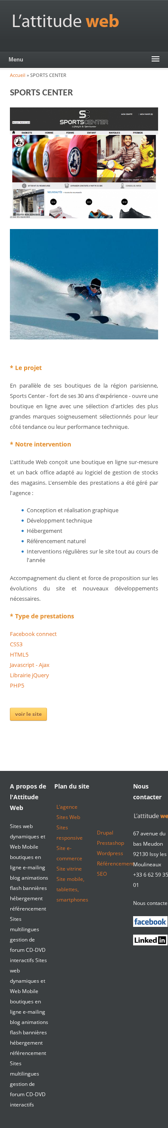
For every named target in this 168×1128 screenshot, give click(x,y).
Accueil (17, 75)
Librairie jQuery (29, 675)
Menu (16, 59)
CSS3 (16, 644)
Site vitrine (69, 868)
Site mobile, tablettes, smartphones (72, 889)
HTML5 (19, 654)
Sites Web (68, 817)
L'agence (67, 806)
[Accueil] (65, 20)
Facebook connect (33, 634)
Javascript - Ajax (30, 665)
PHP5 (17, 685)
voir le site (28, 714)
